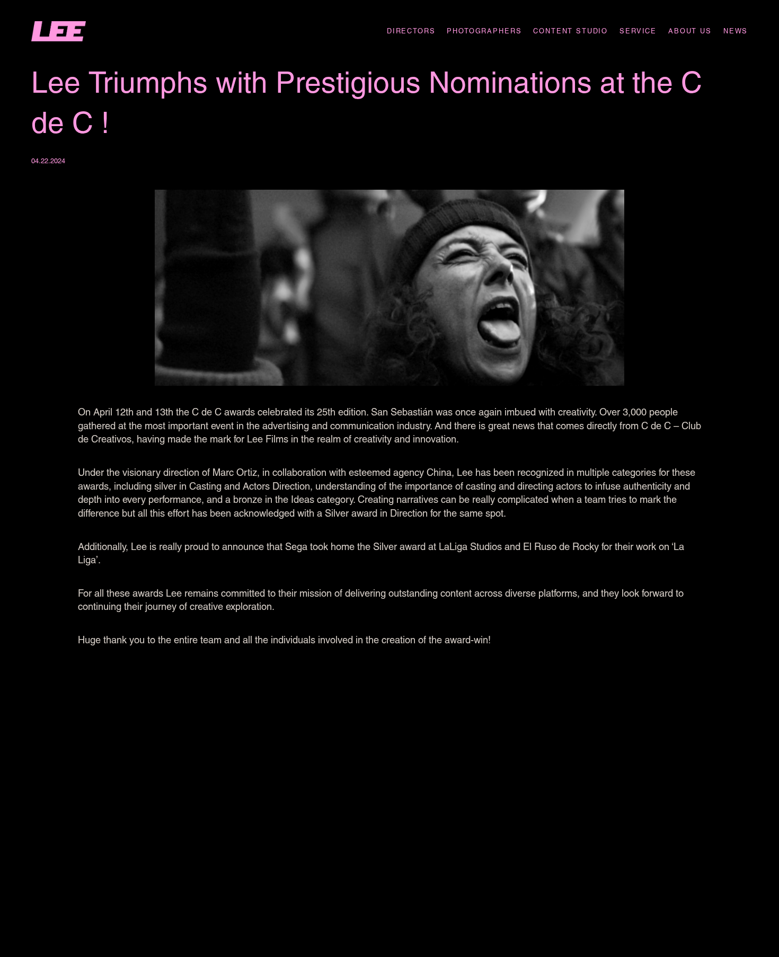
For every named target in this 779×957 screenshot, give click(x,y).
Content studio (570, 31)
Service (638, 31)
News (735, 31)
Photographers (484, 31)
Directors (411, 31)
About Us (690, 31)
